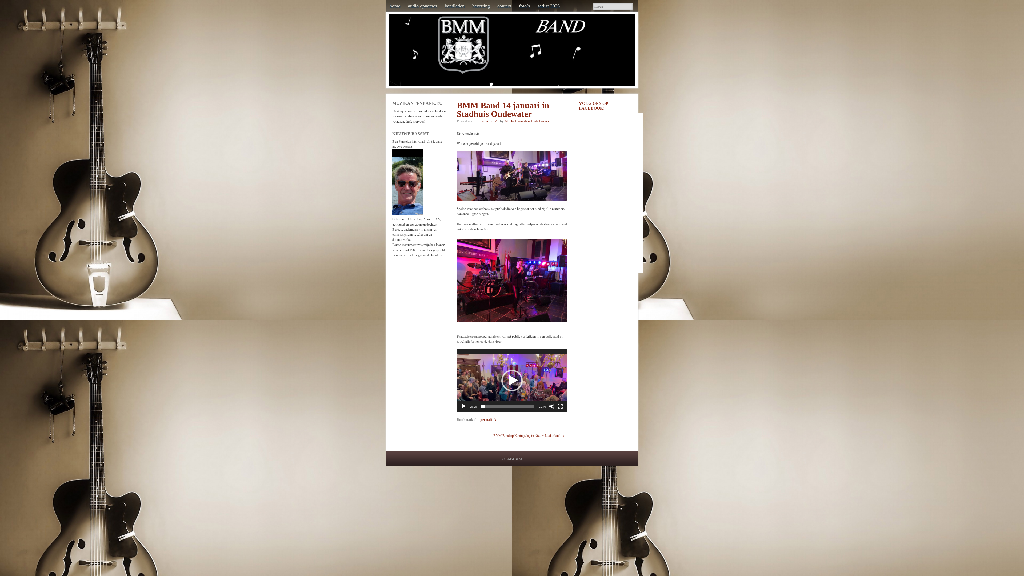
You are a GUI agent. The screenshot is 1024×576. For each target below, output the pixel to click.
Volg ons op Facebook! (593, 105)
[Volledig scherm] (560, 406)
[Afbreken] (551, 406)
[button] (512, 380)
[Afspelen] (463, 406)
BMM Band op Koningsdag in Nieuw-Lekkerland (529, 435)
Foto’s (524, 6)
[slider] (507, 406)
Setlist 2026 (549, 6)
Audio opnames (422, 6)
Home (395, 6)
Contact (504, 6)
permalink (488, 420)
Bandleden (455, 6)
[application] (512, 380)
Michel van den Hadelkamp (527, 121)
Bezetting (481, 6)
